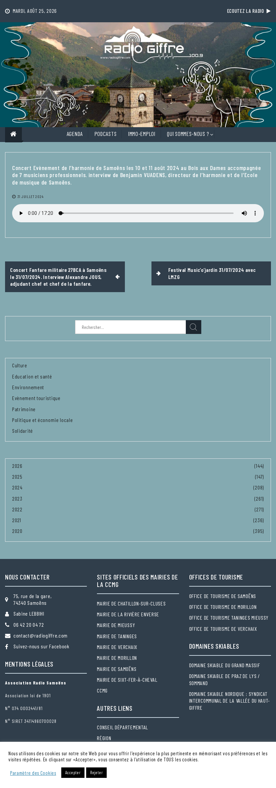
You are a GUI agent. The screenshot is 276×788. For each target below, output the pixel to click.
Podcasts (106, 133)
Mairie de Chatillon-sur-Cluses (131, 603)
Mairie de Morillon (117, 657)
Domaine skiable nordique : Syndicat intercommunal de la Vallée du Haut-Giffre (229, 701)
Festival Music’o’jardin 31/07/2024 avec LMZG (212, 273)
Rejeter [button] (96, 772)
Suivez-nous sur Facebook (41, 646)
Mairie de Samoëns (116, 669)
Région (104, 738)
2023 (17, 498)
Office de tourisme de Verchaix (223, 628)
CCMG (102, 690)
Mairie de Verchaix (117, 647)
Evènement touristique (36, 398)
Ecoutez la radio (247, 11)
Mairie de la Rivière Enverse (128, 614)
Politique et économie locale (42, 420)
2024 (17, 487)
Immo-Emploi (142, 133)
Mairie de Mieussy (116, 625)
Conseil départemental (122, 727)
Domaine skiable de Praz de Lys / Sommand (224, 679)
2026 (17, 465)
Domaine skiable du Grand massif (224, 665)
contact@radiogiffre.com (40, 635)
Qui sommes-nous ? (188, 133)
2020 (17, 531)
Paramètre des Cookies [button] (33, 773)
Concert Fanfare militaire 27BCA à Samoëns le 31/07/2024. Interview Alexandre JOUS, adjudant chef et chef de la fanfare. (58, 276)
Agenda (75, 133)
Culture (19, 365)
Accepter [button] (73, 772)
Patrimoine (24, 409)
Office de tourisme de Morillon (223, 606)
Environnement (28, 387)
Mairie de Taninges (117, 636)
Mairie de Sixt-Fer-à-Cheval (127, 679)
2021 (16, 520)
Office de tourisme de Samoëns (222, 596)
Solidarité (22, 430)
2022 (17, 509)
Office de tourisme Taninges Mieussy (229, 617)
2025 (17, 476)
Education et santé (32, 376)
